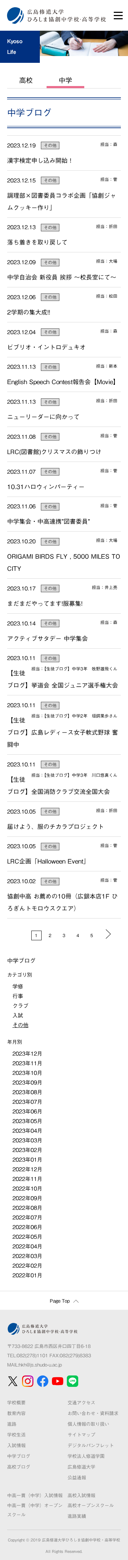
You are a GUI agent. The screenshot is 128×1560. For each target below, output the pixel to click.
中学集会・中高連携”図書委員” (48, 521)
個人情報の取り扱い (88, 1424)
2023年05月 (27, 1121)
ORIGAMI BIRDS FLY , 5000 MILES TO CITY (63, 562)
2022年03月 (27, 1256)
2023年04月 (27, 1130)
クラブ (20, 1005)
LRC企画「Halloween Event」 (48, 861)
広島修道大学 (81, 1467)
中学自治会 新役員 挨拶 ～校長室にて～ (61, 277)
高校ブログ (18, 1467)
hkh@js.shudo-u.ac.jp (40, 1365)
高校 (26, 80)
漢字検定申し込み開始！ (40, 160)
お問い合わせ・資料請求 (93, 1413)
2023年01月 (27, 1159)
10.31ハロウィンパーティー (46, 487)
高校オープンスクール (91, 1505)
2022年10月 (27, 1188)
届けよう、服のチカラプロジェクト (55, 827)
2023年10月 (27, 1073)
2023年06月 (27, 1111)
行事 (17, 996)
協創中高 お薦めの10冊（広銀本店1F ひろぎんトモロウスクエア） (62, 902)
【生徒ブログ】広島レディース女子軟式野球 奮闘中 (62, 732)
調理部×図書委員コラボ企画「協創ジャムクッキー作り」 (61, 201)
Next (108, 934)
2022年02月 (27, 1265)
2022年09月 (27, 1198)
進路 (11, 1424)
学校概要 (16, 1402)
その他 (50, 145)
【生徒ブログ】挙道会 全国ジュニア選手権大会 (62, 679)
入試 (17, 1015)
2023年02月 (27, 1150)
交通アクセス (81, 1402)
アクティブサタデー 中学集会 (47, 638)
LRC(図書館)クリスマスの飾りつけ (54, 452)
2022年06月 (27, 1227)
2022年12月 (27, 1169)
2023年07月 (27, 1101)
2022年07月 (27, 1217)
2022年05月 (27, 1236)
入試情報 (16, 1445)
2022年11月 (27, 1179)
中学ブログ (18, 1456)
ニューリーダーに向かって (43, 417)
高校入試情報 (81, 1495)
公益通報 (77, 1477)
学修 (17, 986)
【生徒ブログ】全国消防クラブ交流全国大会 (58, 785)
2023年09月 (27, 1082)
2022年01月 (27, 1275)
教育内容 (16, 1413)
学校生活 (16, 1435)
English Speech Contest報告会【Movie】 (63, 382)
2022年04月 (27, 1246)
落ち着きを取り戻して (37, 242)
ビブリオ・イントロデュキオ (46, 347)
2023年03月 (27, 1140)
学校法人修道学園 (86, 1456)
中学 (65, 80)
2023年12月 (27, 1053)
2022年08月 (27, 1208)
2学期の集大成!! (28, 312)
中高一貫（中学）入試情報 (35, 1495)
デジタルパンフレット (91, 1445)
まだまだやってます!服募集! (44, 603)
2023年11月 (27, 1063)
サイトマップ (81, 1435)
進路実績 (77, 1516)
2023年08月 (27, 1092)
